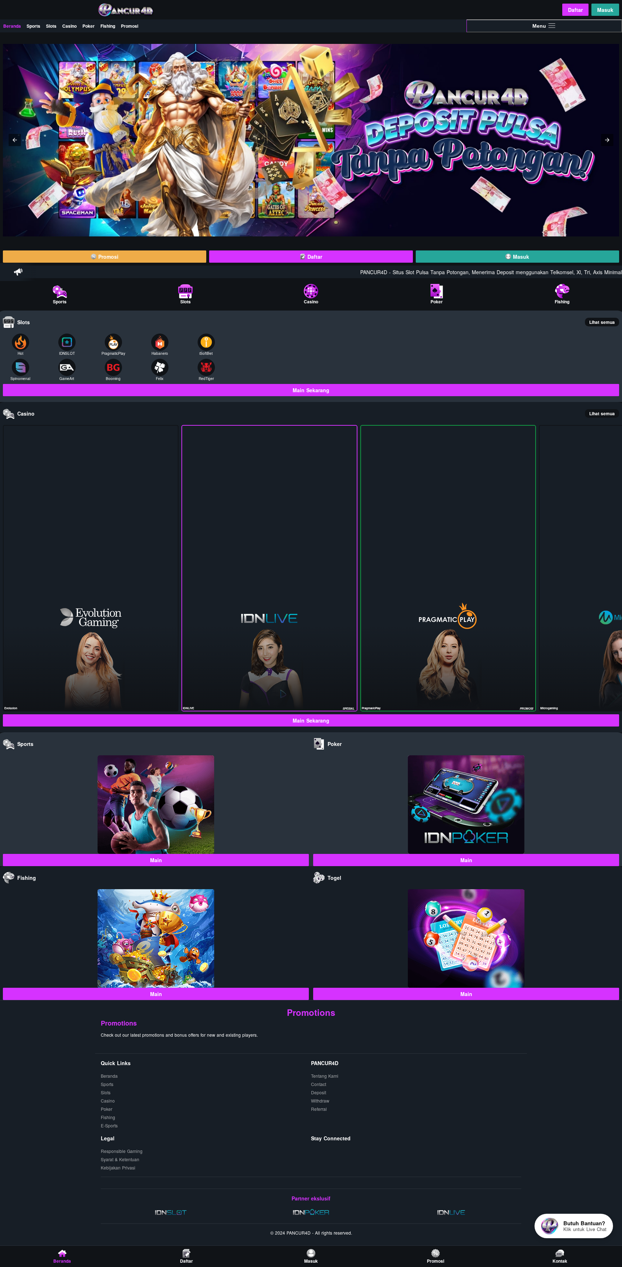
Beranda (12, 26)
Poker (88, 26)
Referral (319, 1109)
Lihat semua (602, 322)
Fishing (107, 26)
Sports (33, 26)
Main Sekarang (311, 390)
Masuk (605, 9)
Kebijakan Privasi (118, 1167)
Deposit (318, 1092)
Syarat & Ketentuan (120, 1159)
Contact (318, 1084)
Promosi (129, 26)
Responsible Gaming (122, 1151)
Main (156, 860)
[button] (15, 140)
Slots (51, 26)
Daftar (575, 9)
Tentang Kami (324, 1076)
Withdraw (320, 1101)
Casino (69, 26)
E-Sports (109, 1125)
